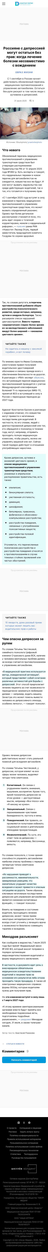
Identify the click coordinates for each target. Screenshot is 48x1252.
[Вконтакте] (19, 1122)
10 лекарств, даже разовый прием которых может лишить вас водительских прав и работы (23, 625)
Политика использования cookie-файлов (24, 1146)
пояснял (21, 226)
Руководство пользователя (24, 1158)
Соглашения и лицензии (30, 1128)
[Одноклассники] (24, 1122)
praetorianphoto (35, 142)
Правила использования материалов (24, 1139)
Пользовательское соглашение (24, 1143)
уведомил (26, 1019)
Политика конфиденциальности (24, 1135)
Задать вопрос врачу (29, 1132)
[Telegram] (29, 1122)
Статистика (15, 1154)
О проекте (11, 1128)
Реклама (13, 1132)
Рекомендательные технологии (24, 1150)
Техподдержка (31, 1154)
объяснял (39, 377)
